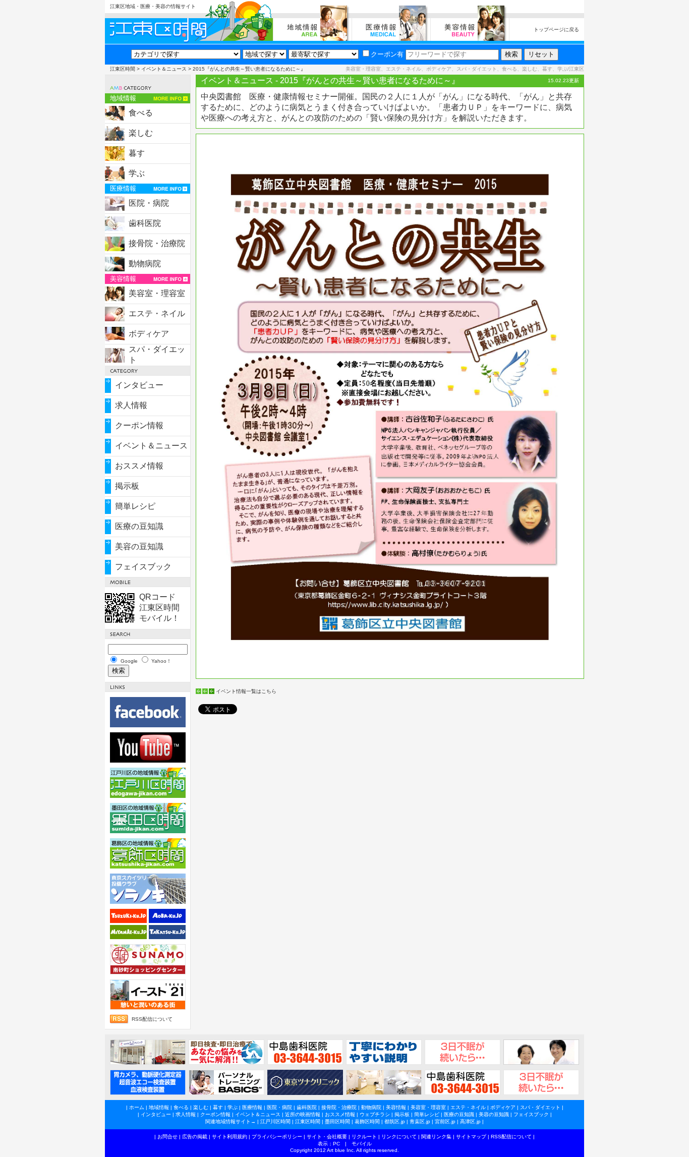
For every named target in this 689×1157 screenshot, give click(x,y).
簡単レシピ (135, 506)
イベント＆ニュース (164, 69)
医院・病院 (149, 203)
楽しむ (141, 133)
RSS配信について (152, 1019)
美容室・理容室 (157, 293)
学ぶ (137, 173)
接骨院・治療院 (157, 243)
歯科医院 (145, 223)
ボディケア (149, 333)
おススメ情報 (139, 465)
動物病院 (145, 263)
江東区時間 (122, 69)
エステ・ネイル (157, 313)
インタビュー (139, 385)
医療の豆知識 (139, 526)
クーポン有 (387, 54)
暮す (137, 153)
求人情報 (131, 405)
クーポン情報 (139, 425)
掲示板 (127, 486)
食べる (141, 112)
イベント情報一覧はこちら (246, 691)
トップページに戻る (556, 29)
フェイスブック (143, 566)
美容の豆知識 (139, 546)
